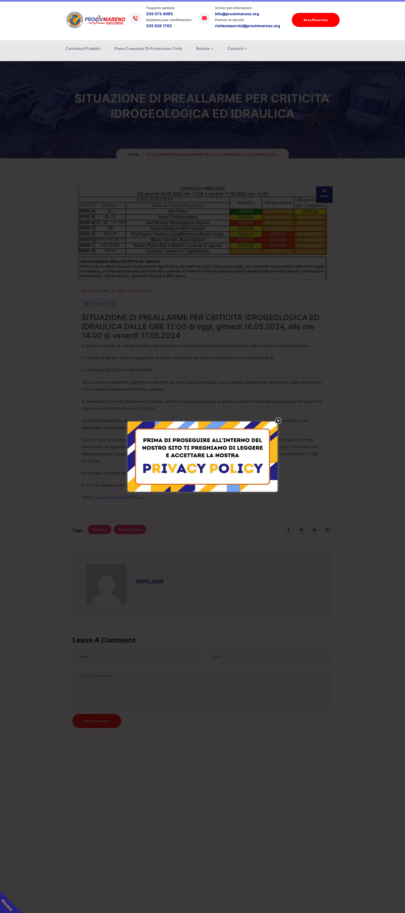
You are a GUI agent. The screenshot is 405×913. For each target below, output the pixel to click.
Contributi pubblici (82, 48)
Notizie (203, 48)
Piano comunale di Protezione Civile (148, 48)
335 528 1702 (159, 25)
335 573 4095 (159, 13)
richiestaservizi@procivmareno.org (247, 25)
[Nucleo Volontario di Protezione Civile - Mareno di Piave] (95, 20)
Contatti (235, 48)
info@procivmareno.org (237, 13)
